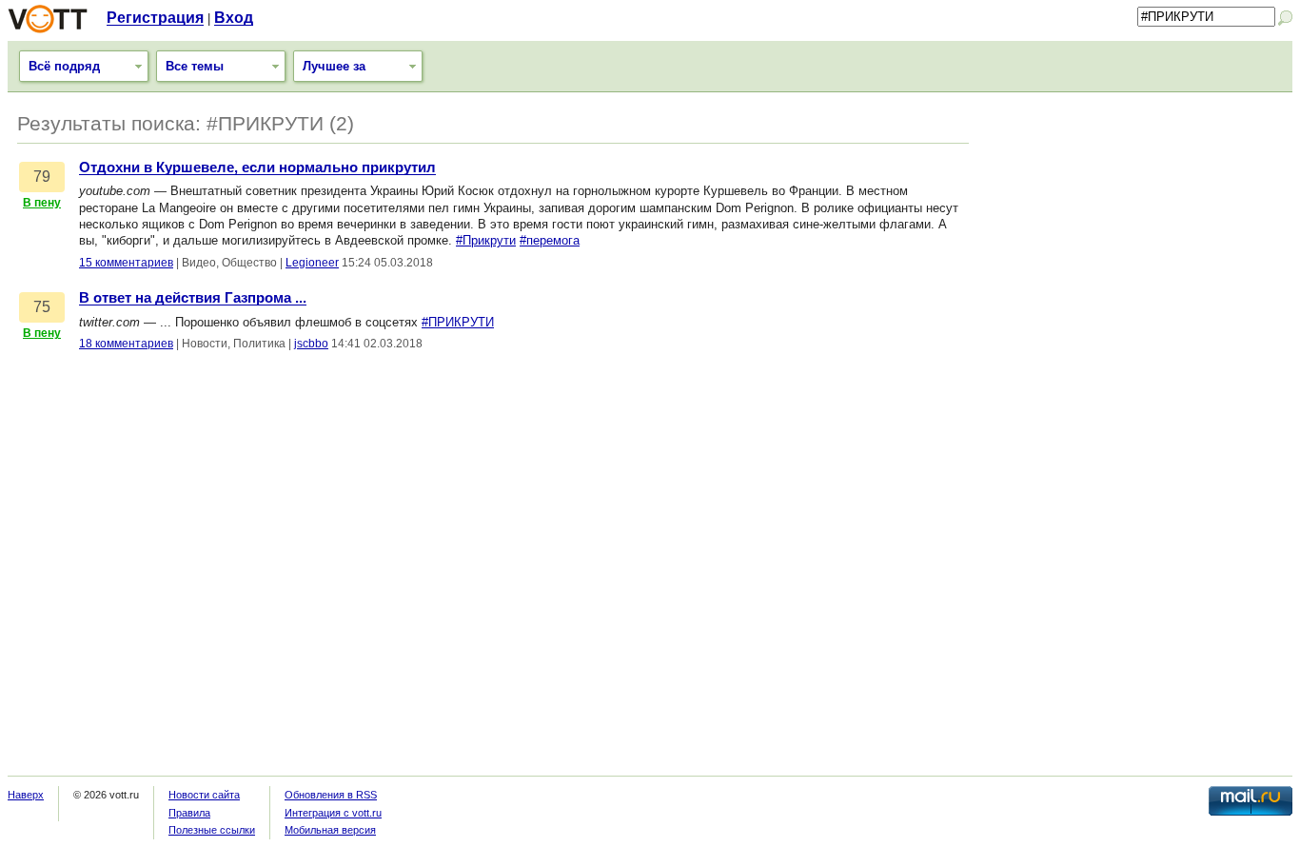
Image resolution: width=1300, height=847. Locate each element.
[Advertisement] (1140, 235)
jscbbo (311, 343)
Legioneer (312, 262)
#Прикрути (486, 240)
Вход (233, 18)
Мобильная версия (330, 830)
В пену (42, 202)
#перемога (550, 240)
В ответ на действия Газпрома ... (192, 297)
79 (41, 176)
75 (41, 307)
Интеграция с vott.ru (333, 812)
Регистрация (155, 18)
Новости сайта (204, 794)
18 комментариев (126, 343)
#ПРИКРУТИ (458, 322)
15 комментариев (126, 262)
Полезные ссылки (211, 830)
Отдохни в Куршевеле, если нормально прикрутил (257, 167)
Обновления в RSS (331, 794)
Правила (189, 812)
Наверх (26, 794)
